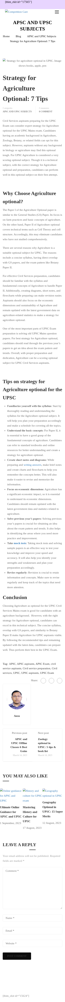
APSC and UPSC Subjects (41, 36)
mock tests (20, 543)
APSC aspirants (25, 663)
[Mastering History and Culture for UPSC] (32, 795)
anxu (17, 715)
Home (6, 36)
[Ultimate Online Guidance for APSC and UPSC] (11, 795)
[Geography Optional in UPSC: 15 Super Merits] (53, 793)
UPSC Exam (47, 672)
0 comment (45, 111)
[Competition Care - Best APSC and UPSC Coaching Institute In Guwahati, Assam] (23, 11)
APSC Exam (42, 663)
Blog (18, 36)
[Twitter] (51, 680)
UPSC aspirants (30, 672)
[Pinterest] (59, 680)
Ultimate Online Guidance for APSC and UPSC (11, 812)
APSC (12, 663)
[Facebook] (43, 680)
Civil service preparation (36, 668)
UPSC (16, 672)
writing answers (32, 464)
